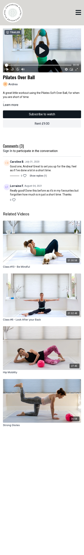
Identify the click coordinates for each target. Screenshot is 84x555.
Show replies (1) (38, 175)
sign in (7, 151)
